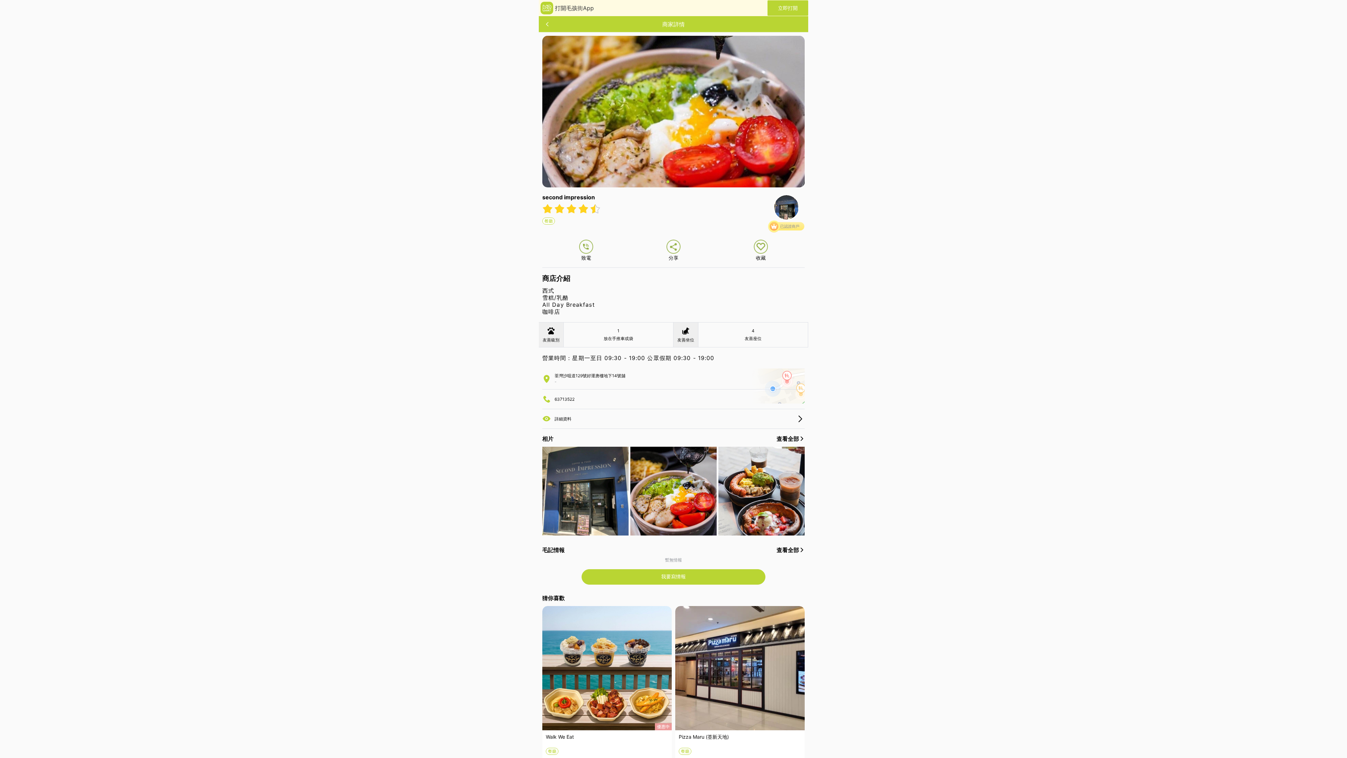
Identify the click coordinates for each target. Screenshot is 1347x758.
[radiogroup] (571, 209)
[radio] (548, 209)
